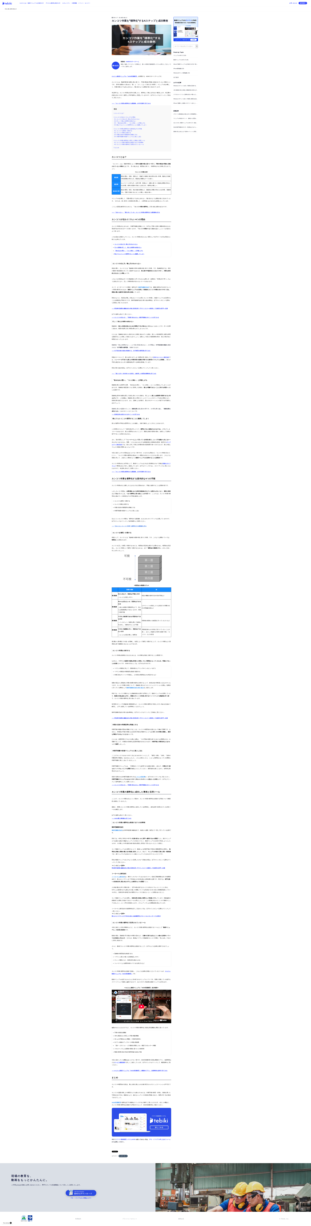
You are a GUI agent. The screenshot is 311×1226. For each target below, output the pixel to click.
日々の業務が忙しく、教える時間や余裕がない (128, 247)
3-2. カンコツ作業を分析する (122, 132)
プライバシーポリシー (129, 1219)
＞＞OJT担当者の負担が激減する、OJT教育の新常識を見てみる (131, 350)
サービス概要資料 (119, 1062)
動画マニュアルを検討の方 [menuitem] (36, 3)
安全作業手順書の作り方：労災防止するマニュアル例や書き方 (189, 127)
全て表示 (176, 77)
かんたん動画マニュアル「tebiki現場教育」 (125, 76)
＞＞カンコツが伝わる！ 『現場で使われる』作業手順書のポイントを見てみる (135, 317)
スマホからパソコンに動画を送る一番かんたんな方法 (187, 94)
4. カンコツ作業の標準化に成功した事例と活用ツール (129, 140)
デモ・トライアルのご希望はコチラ (81, 1198)
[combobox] (184, 46)
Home (6, 9)
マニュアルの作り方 (179, 55)
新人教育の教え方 (12, 9)
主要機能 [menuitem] (74, 3)
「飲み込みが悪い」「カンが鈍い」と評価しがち (128, 250)
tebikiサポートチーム (132, 61)
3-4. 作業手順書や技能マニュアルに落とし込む (127, 136)
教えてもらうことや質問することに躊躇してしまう (129, 254)
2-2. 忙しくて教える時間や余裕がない (125, 121)
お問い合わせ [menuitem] (293, 3)
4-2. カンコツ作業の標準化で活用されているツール (129, 144)
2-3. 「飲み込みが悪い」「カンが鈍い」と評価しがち (129, 123)
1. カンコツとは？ (119, 113)
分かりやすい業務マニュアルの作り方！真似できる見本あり (188, 122)
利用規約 (78, 1219)
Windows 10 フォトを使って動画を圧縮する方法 (185, 85)
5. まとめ (116, 147)
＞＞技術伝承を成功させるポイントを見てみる (126, 414)
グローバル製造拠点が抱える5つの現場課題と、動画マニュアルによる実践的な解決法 (195, 114)
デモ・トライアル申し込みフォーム (159, 1139)
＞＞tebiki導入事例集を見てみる (121, 818)
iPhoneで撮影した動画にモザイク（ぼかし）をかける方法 (188, 103)
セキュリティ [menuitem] (66, 3)
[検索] (197, 46)
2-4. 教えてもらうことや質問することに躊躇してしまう (130, 125)
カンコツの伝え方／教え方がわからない (126, 244)
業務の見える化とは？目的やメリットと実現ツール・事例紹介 (189, 131)
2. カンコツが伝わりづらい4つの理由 (124, 117)
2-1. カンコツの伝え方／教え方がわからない (127, 119)
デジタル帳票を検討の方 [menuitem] (53, 3)
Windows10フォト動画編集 (181, 73)
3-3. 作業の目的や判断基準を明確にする (125, 134)
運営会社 (181, 1219)
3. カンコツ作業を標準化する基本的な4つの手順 (128, 129)
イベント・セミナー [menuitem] (84, 3)
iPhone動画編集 (178, 68)
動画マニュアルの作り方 (180, 59)
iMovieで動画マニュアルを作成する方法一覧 (186, 64)
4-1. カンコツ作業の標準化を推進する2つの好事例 (128, 142)
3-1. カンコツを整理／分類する (123, 130)
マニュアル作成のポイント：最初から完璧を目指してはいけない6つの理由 (192, 118)
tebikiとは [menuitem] (23, 3)
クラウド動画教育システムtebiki (125, 1139)
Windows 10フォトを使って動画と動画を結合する (186, 98)
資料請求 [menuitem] (302, 3)
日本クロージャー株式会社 (161, 357)
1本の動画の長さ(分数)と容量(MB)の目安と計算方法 (186, 90)
